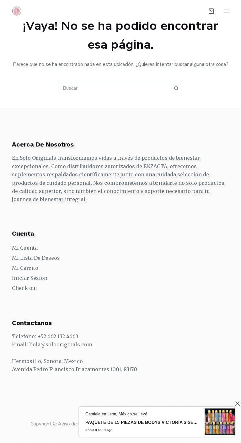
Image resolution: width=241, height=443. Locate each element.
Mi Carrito (25, 268)
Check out (24, 288)
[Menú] (226, 11)
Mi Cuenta (25, 248)
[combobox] (113, 88)
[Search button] (176, 88)
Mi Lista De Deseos (36, 258)
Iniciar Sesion (29, 278)
